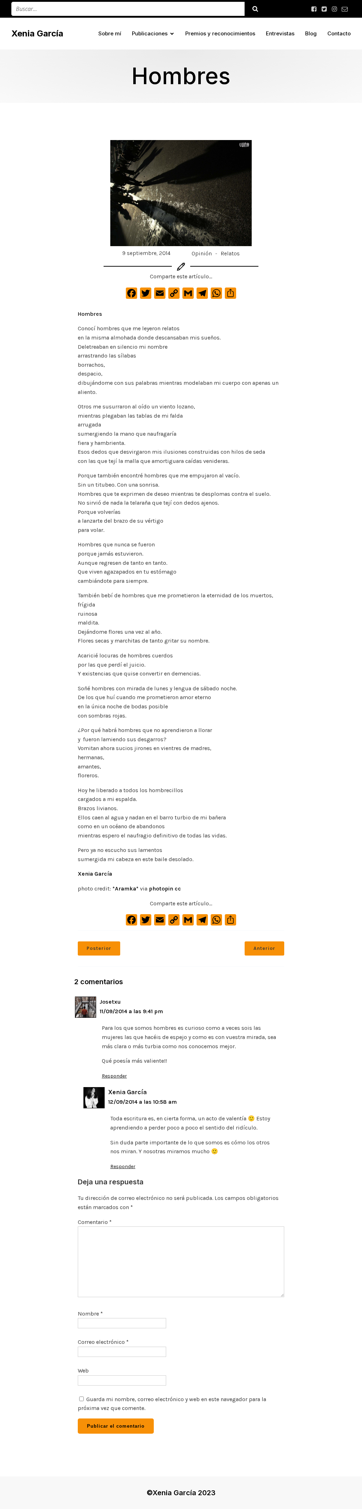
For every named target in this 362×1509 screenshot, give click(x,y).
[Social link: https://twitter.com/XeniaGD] (325, 9)
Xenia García (95, 873)
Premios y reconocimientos (220, 33)
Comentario (95, 1222)
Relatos (230, 253)
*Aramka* (125, 888)
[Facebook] (131, 295)
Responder (114, 1076)
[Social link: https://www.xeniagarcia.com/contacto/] (345, 9)
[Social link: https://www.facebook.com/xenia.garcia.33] (315, 9)
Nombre (90, 1313)
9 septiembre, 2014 (146, 253)
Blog (311, 33)
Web (83, 1370)
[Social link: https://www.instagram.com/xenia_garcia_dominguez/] (335, 9)
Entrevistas (280, 33)
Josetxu (110, 1001)
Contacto (339, 33)
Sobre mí (109, 33)
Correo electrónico (103, 1342)
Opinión (202, 253)
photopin (161, 888)
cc (178, 888)
